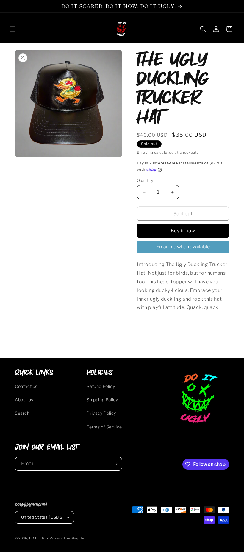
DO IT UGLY (39, 538)
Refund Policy (101, 386)
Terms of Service (104, 426)
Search (22, 413)
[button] (12, 29)
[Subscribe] (115, 464)
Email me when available (183, 247)
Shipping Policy (102, 399)
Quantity (145, 180)
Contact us (26, 386)
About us (24, 399)
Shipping (145, 152)
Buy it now (183, 230)
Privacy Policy (101, 413)
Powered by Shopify (67, 538)
